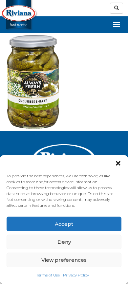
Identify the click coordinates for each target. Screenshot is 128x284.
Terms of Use (48, 275)
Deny (64, 242)
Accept (64, 224)
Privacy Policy (76, 275)
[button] (118, 163)
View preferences (64, 260)
